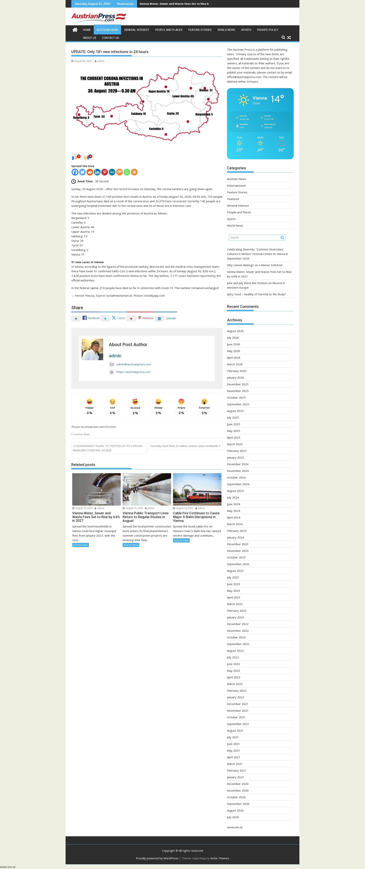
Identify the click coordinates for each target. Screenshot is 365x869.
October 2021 (236, 717)
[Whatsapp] (127, 172)
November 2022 (238, 630)
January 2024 (235, 537)
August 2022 (235, 650)
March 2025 (235, 444)
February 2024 (236, 531)
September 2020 (238, 804)
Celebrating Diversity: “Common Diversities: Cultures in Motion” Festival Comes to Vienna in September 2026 (257, 253)
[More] (134, 172)
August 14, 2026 (184, 508)
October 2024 (236, 477)
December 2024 (237, 464)
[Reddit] (89, 172)
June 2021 (233, 744)
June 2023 (233, 584)
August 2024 (235, 491)
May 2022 (233, 670)
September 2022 (238, 644)
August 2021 (235, 730)
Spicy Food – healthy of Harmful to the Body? (256, 294)
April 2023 (233, 597)
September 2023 (238, 564)
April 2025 (233, 437)
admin (101, 61)
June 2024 (233, 504)
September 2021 (238, 724)
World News (226, 30)
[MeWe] (112, 172)
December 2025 (237, 384)
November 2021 (238, 710)
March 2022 (235, 684)
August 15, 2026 (134, 508)
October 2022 (236, 637)
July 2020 (233, 817)
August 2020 (235, 810)
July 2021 (233, 737)
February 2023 (236, 611)
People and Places (168, 30)
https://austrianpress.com (134, 372)
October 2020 (236, 797)
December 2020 (237, 784)
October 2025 (236, 397)
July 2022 (233, 657)
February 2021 (236, 770)
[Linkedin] (97, 172)
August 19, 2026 (83, 508)
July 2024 (233, 497)
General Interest (136, 30)
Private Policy (267, 30)
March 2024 (235, 524)
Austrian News (107, 30)
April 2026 (233, 357)
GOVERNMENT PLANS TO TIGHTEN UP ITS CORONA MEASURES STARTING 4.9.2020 (107, 448)
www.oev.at (235, 827)
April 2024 (233, 517)
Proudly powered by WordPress (157, 858)
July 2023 (233, 577)
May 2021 (233, 750)
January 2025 (235, 457)
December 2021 (237, 704)
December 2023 (237, 544)
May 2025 (233, 431)
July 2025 (233, 417)
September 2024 (238, 484)
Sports (246, 30)
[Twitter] (82, 172)
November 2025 (238, 391)
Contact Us (110, 38)
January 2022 (235, 697)
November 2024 (238, 471)
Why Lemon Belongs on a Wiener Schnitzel (254, 265)
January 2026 (235, 377)
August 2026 (235, 331)
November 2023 (238, 551)
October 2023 (236, 557)
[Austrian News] (75, 29)
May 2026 (233, 351)
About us (89, 38)
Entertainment (236, 185)
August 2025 (235, 411)
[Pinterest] (104, 172)
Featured (233, 199)
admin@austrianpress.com (134, 364)
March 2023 (235, 604)
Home (87, 30)
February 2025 (236, 451)
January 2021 (235, 777)
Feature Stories (200, 30)
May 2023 (233, 591)
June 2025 (233, 424)
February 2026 (236, 371)
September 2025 (238, 404)
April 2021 (233, 757)
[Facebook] (75, 172)
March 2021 (235, 764)
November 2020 (238, 790)
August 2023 (235, 571)
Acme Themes (219, 858)
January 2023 (235, 617)
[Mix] (119, 172)
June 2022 (233, 664)
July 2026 (233, 337)
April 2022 (233, 677)
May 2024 (233, 511)
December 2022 (237, 624)
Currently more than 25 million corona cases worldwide (184, 446)
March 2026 (235, 364)
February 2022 (236, 690)
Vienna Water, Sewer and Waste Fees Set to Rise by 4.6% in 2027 (184, 4)
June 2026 (233, 344)
